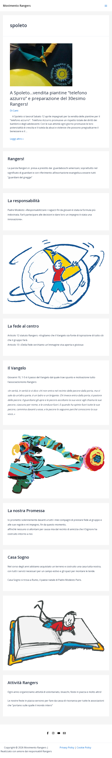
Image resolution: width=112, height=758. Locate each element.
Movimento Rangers (17, 6)
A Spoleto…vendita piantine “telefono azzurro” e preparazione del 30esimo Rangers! (48, 98)
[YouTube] (58, 733)
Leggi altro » (17, 138)
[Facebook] (47, 733)
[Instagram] (53, 733)
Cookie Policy (84, 747)
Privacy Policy (67, 747)
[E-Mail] (64, 733)
